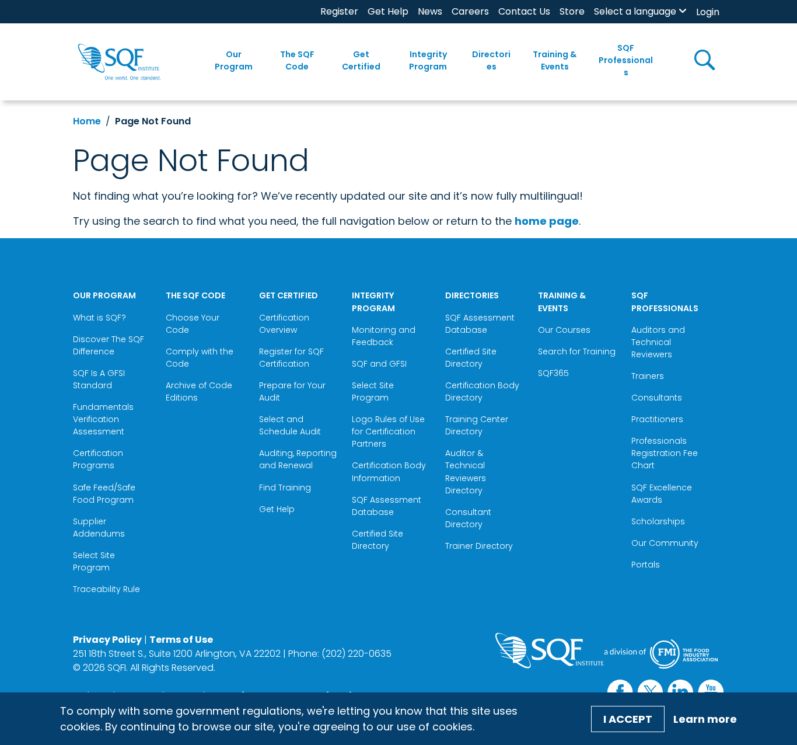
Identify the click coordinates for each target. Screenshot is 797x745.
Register (339, 11)
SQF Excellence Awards (661, 494)
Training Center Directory (476, 425)
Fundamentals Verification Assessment (103, 419)
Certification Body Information (389, 471)
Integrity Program (428, 60)
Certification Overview (284, 324)
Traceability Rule (106, 589)
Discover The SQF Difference (108, 345)
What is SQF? (99, 317)
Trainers (647, 376)
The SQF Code (297, 60)
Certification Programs (98, 459)
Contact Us (524, 11)
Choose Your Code (192, 324)
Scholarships (658, 521)
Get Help (388, 11)
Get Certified (361, 60)
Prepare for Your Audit (292, 391)
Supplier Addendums (99, 527)
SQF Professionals (626, 60)
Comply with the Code (199, 358)
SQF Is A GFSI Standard (99, 379)
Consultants (656, 397)
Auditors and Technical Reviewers (658, 342)
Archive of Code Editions (199, 391)
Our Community (664, 543)
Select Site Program (94, 561)
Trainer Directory (479, 546)
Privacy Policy (107, 639)
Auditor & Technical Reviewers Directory (465, 471)
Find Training (285, 487)
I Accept (627, 719)
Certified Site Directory (377, 540)
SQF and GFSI (379, 364)
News (430, 11)
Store (572, 11)
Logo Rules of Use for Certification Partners (388, 431)
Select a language (635, 11)
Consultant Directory (468, 518)
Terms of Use (181, 639)
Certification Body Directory (482, 391)
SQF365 (553, 373)
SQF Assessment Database (386, 506)
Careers (470, 11)
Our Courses (564, 330)
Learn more (705, 719)
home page (547, 221)
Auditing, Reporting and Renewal (298, 459)
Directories (491, 60)
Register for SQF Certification (291, 358)
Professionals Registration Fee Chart (664, 453)
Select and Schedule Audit (290, 425)
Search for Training (577, 351)
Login (707, 12)
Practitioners (657, 419)
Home (87, 121)
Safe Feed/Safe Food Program (104, 494)
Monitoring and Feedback (383, 336)
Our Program (234, 60)
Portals (645, 564)
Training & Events (554, 60)
